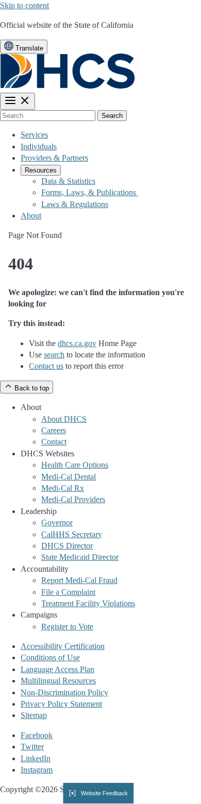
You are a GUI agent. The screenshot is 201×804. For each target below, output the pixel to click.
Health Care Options (74, 464)
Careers (53, 430)
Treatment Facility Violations (88, 603)
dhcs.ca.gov (77, 343)
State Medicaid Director (80, 557)
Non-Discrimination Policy (64, 692)
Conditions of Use (50, 657)
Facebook (37, 735)
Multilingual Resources (58, 680)
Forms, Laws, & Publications (89, 192)
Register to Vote (67, 626)
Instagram (37, 769)
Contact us (46, 366)
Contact (53, 441)
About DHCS (64, 419)
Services (34, 134)
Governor (57, 522)
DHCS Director (67, 545)
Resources (41, 170)
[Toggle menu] (17, 101)
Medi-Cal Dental (68, 476)
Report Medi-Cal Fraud (79, 580)
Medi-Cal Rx (62, 488)
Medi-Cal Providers (73, 499)
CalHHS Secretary (71, 534)
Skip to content (24, 5)
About (31, 215)
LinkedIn (36, 758)
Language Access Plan (57, 669)
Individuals (39, 146)
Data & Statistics (68, 181)
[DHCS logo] (68, 86)
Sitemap (34, 715)
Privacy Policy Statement (61, 703)
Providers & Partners (54, 157)
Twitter (32, 746)
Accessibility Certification (63, 646)
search (54, 354)
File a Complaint (68, 592)
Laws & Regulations (74, 204)
